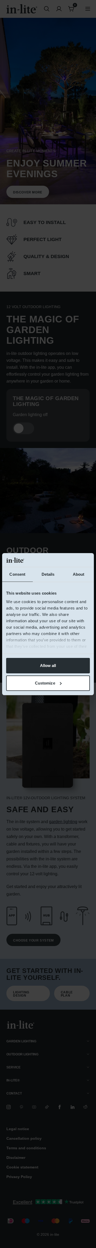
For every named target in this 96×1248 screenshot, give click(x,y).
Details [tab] (48, 574)
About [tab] (79, 574)
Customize (45, 683)
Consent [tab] (17, 574)
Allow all (48, 665)
